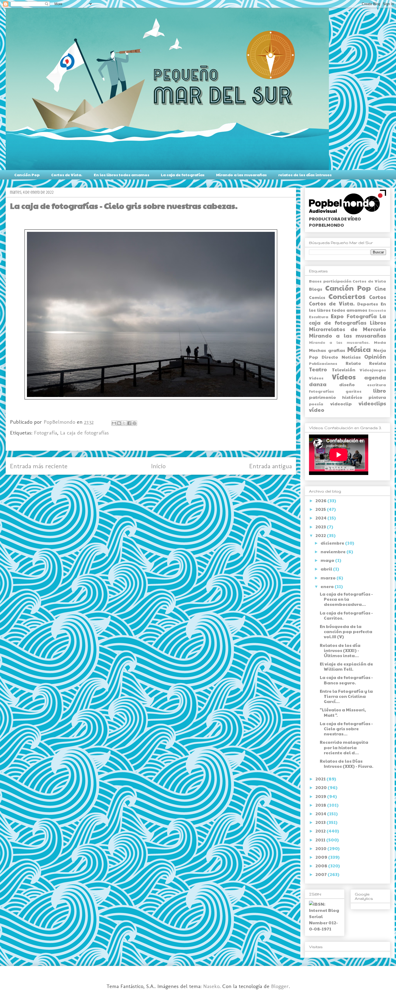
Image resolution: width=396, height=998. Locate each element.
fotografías (321, 391)
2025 (321, 509)
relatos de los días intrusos (305, 174)
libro (379, 390)
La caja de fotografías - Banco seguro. (346, 679)
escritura (376, 384)
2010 (321, 848)
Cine (380, 288)
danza (317, 384)
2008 (321, 866)
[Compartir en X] (124, 423)
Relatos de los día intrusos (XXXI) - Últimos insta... (340, 650)
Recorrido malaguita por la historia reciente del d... (344, 747)
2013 (320, 822)
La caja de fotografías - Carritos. (346, 615)
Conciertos (346, 296)
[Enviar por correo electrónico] (114, 423)
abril (327, 569)
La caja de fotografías (182, 174)
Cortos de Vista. (66, 174)
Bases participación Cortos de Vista (347, 281)
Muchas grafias (327, 350)
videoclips (372, 403)
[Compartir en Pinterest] (134, 423)
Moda (380, 342)
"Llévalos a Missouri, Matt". (343, 712)
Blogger (280, 986)
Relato (353, 363)
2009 (321, 857)
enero (328, 586)
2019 (321, 796)
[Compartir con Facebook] (129, 423)
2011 (320, 840)
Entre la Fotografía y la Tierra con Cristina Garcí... (346, 696)
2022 (321, 535)
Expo (337, 316)
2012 (320, 831)
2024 (321, 518)
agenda (375, 377)
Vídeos (344, 376)
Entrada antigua (270, 466)
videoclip (341, 403)
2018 (321, 805)
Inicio (158, 466)
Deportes (367, 304)
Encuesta (377, 310)
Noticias (351, 357)
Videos (316, 378)
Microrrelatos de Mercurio (347, 328)
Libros (378, 322)
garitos (354, 391)
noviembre (333, 551)
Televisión (343, 369)
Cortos (377, 296)
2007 (321, 874)
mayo (328, 560)
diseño (347, 384)
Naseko (211, 986)
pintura (377, 397)
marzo (328, 578)
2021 (320, 779)
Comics (317, 297)
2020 (321, 787)
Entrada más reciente (38, 466)
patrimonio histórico (335, 397)
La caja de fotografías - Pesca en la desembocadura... (346, 599)
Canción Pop (27, 174)
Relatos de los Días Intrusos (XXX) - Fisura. (346, 763)
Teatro (318, 369)
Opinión (375, 356)
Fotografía (45, 432)
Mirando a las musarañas (241, 174)
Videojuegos (373, 369)
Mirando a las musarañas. (339, 342)
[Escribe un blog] (119, 423)
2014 (321, 813)
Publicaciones (323, 363)
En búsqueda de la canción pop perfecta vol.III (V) (346, 631)
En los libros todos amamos (121, 174)
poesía (316, 403)
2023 (321, 527)
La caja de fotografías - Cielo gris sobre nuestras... (346, 728)
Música (359, 349)
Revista (377, 363)
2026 (321, 500)
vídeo (316, 409)
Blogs (315, 289)
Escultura (318, 316)
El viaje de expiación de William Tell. (346, 666)
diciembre (333, 543)
